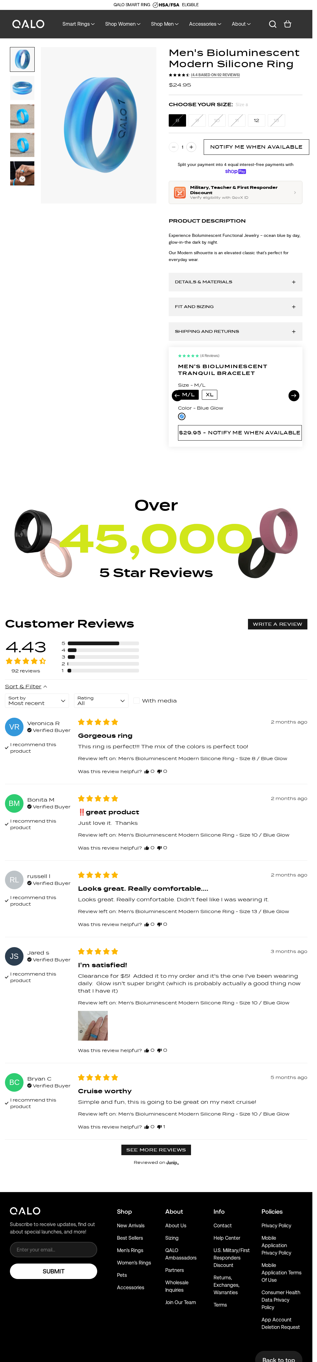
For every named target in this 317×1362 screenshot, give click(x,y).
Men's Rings (130, 1250)
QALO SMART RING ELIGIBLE (156, 4)
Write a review (277, 624)
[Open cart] (287, 24)
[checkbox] (160, 700)
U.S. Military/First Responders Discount (232, 1257)
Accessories (130, 1287)
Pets (122, 1275)
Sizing (172, 1238)
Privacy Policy (276, 1226)
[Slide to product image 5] (22, 173)
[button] (22, 179)
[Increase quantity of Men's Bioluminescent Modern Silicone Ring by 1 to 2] (191, 147)
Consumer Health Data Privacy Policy (281, 1300)
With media (159, 700)
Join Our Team (180, 1302)
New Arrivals (131, 1226)
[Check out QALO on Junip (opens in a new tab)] (172, 1162)
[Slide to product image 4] (22, 145)
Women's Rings (134, 1263)
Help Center (227, 1238)
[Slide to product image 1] (22, 59)
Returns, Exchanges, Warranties (226, 1285)
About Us (175, 1226)
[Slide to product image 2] (22, 88)
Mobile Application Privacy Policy (276, 1245)
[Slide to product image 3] (22, 116)
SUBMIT (54, 1271)
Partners (174, 1270)
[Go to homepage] (28, 24)
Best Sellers (130, 1238)
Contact (223, 1226)
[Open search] (272, 24)
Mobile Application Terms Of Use (282, 1272)
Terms (220, 1305)
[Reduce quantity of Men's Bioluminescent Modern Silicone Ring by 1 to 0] (174, 147)
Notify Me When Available (256, 147)
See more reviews (156, 1150)
